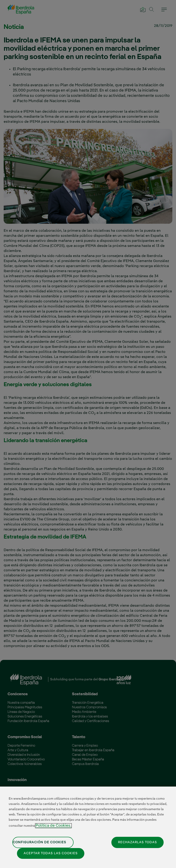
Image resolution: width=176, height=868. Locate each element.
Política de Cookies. (53, 826)
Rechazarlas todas (137, 842)
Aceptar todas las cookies (51, 853)
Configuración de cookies (39, 842)
